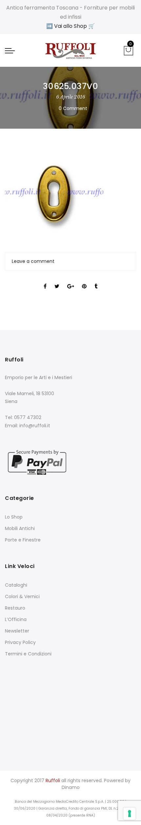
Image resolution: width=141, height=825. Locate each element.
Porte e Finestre (23, 540)
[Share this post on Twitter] (56, 280)
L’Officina (16, 619)
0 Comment (73, 108)
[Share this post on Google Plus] (70, 280)
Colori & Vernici (22, 596)
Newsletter (17, 631)
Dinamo (71, 787)
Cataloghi (16, 585)
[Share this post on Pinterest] (84, 280)
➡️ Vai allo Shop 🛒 (70, 26)
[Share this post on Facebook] (45, 280)
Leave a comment (33, 261)
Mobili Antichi (20, 528)
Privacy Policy (20, 642)
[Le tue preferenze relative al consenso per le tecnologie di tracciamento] (129, 813)
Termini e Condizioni (28, 654)
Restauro (15, 608)
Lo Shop (14, 517)
